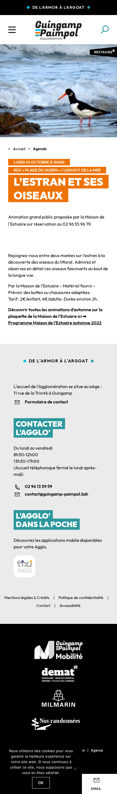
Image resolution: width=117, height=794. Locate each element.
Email (96, 789)
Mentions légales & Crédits (26, 597)
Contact (43, 605)
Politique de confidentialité (81, 597)
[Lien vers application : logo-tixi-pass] (24, 566)
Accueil (19, 148)
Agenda (40, 148)
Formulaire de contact (46, 402)
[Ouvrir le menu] (12, 30)
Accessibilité (70, 605)
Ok (41, 783)
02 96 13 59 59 (38, 486)
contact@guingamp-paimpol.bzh (56, 494)
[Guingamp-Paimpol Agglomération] (58, 30)
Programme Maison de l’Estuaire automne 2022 (54, 322)
